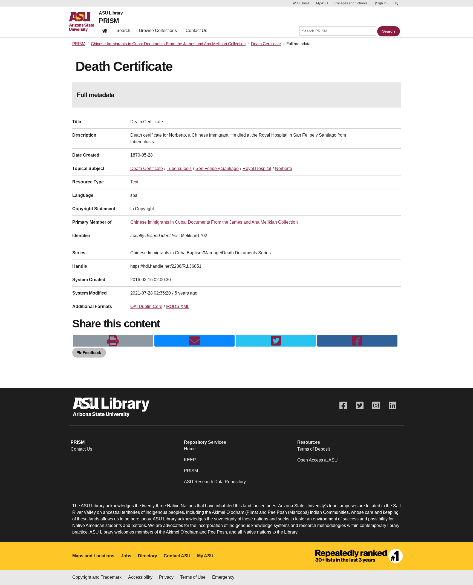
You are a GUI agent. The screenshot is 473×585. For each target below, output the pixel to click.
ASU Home (301, 3)
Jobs (126, 556)
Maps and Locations (93, 556)
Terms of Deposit (313, 449)
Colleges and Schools (350, 3)
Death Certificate (266, 44)
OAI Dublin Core (146, 306)
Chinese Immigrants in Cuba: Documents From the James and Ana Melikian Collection (168, 44)
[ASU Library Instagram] (376, 405)
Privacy (166, 577)
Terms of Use (193, 577)
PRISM (109, 20)
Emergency (223, 577)
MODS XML (177, 306)
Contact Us (196, 30)
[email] (194, 341)
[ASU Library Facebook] (343, 405)
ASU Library (111, 13)
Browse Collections (158, 30)
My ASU (322, 3)
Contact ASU (177, 556)
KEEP (190, 459)
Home (190, 448)
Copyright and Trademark (97, 577)
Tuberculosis (179, 168)
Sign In (381, 3)
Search (123, 30)
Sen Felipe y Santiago (217, 168)
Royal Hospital (257, 168)
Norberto (283, 168)
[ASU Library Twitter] (359, 405)
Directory (147, 556)
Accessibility (140, 577)
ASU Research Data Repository (215, 481)
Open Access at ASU (317, 460)
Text (134, 182)
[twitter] (276, 341)
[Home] (84, 22)
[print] (113, 341)
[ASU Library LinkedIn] (392, 405)
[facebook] (357, 341)
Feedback (91, 352)
